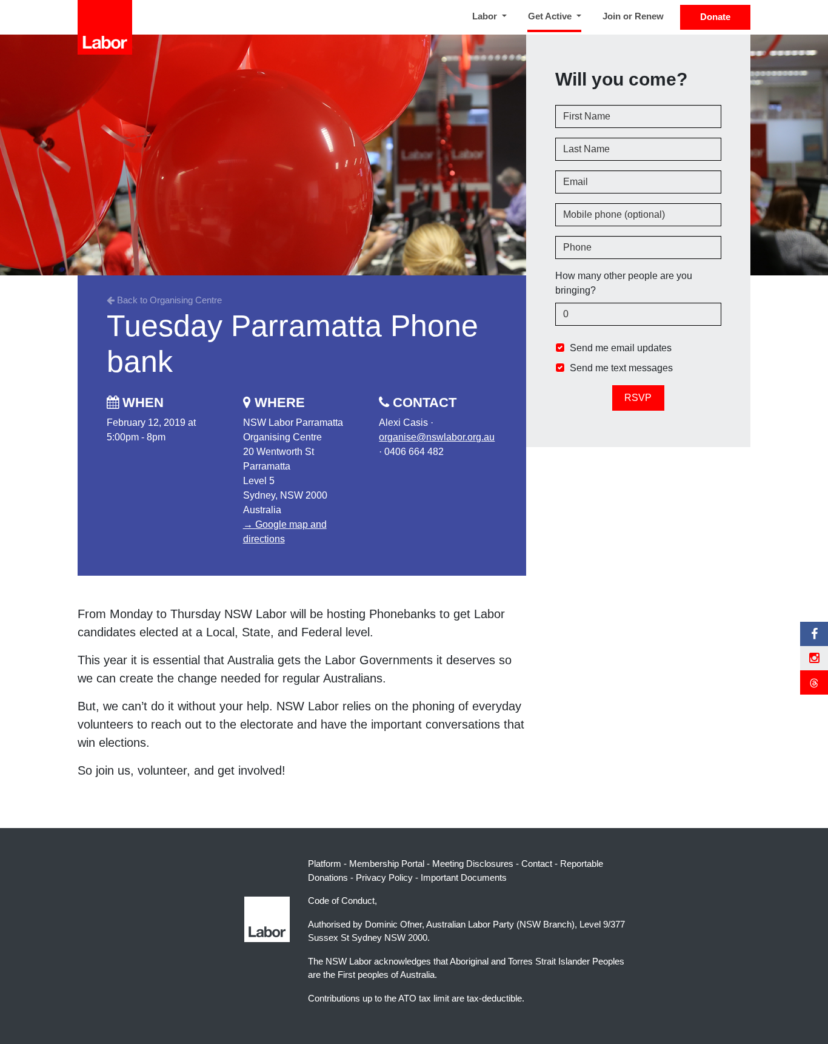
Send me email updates (621, 347)
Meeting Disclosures (472, 863)
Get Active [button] (557, 15)
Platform (324, 863)
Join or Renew (633, 16)
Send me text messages (621, 367)
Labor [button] (485, 16)
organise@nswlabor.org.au (437, 437)
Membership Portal (386, 863)
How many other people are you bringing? (623, 282)
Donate (715, 17)
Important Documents (464, 877)
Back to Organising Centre (168, 300)
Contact (536, 863)
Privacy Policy (384, 877)
